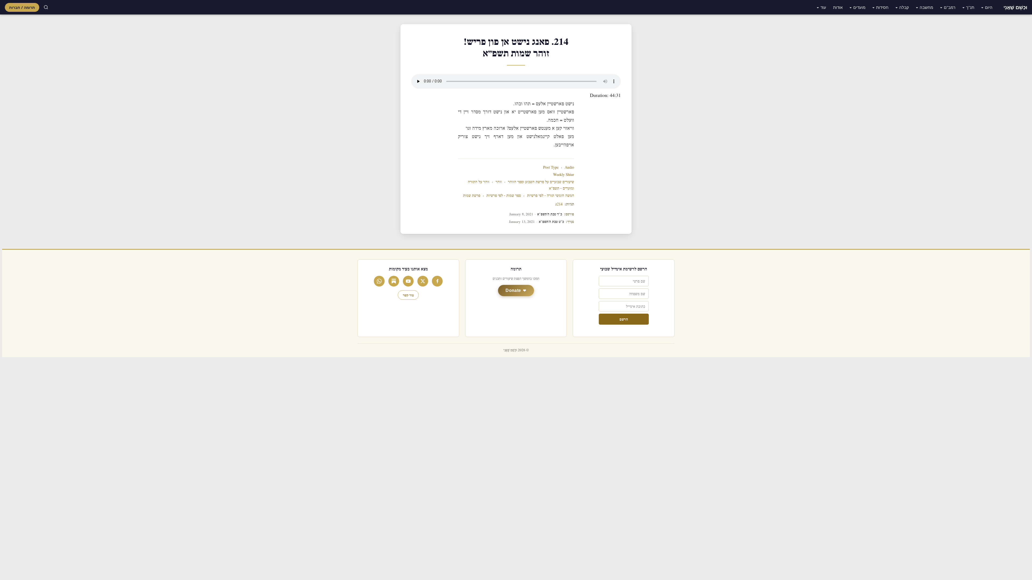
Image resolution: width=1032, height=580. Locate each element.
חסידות (882, 7)
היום (988, 7)
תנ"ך (970, 7)
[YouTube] (408, 281)
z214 (558, 204)
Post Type (550, 167)
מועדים (859, 7)
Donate (513, 290)
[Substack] (393, 281)
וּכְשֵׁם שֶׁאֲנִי (1015, 7)
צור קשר (408, 295)
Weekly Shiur (563, 174)
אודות (838, 7)
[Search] (45, 7)
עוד (823, 7)
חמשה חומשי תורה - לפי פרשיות (550, 195)
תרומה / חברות (22, 7)
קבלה (904, 7)
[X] (422, 281)
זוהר (499, 182)
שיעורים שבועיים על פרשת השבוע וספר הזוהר (541, 182)
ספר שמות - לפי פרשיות (503, 195)
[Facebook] (437, 281)
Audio (569, 167)
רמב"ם (949, 7)
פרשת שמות (471, 195)
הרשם (623, 319)
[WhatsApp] (379, 281)
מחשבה (926, 7)
